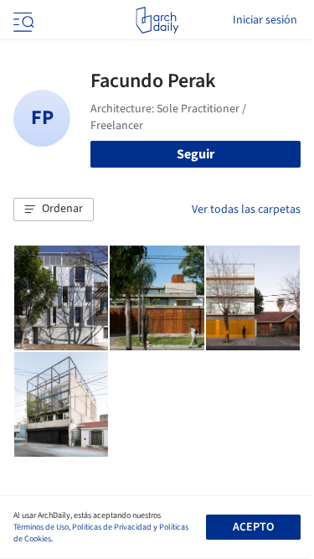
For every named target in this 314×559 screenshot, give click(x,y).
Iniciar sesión (265, 20)
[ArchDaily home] (157, 20)
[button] (53, 209)
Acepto (253, 527)
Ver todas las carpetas (246, 209)
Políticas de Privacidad (112, 527)
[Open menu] (21, 20)
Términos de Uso (41, 527)
